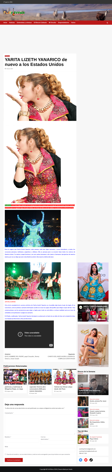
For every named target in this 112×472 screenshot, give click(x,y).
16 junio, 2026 (34, 393)
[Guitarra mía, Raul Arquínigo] (93, 385)
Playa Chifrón (94, 439)
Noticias (12, 22)
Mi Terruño (52, 22)
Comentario (9, 413)
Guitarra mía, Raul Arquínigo (89, 390)
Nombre (8, 437)
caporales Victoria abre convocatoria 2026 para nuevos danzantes (37, 389)
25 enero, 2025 (94, 426)
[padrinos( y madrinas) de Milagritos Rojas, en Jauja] (15, 377)
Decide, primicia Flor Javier (98, 401)
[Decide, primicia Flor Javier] (83, 401)
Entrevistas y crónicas (24, 22)
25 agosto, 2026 (9, 391)
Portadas (13, 382)
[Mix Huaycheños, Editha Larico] (83, 423)
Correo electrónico (45, 438)
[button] (107, 22)
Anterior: (22, 356)
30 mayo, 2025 (94, 415)
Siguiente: (61, 356)
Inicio (5, 22)
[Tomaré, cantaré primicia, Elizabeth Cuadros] (83, 412)
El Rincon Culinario (40, 22)
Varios (73, 22)
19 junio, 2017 (9, 68)
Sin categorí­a (19, 382)
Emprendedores (63, 22)
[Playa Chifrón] (83, 439)
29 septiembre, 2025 (84, 392)
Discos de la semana (84, 388)
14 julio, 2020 (94, 441)
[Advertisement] (56, 38)
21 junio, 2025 (94, 403)
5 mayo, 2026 (58, 391)
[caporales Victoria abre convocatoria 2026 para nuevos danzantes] (40, 377)
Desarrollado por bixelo (65, 469)
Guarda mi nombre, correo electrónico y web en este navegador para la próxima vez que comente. (38, 454)
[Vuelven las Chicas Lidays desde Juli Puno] (64, 377)
